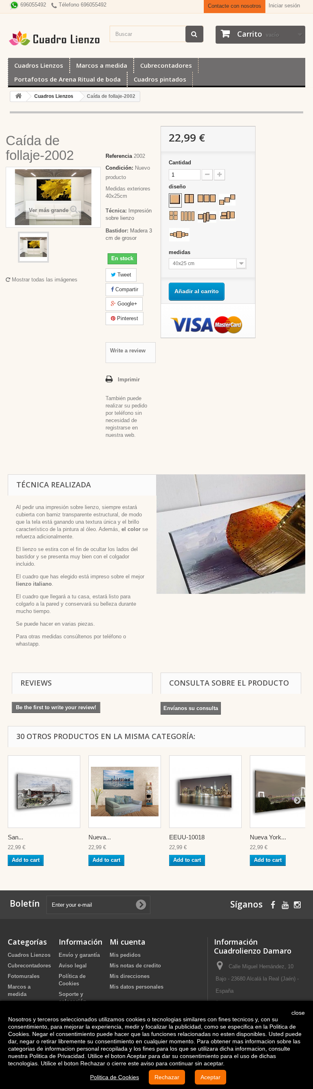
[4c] (207, 217)
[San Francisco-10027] (44, 791)
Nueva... (99, 837)
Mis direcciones (130, 976)
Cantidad (180, 162)
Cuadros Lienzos (38, 65)
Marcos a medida (101, 65)
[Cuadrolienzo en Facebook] (273, 904)
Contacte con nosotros (234, 6)
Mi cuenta (127, 942)
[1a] (175, 199)
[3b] (227, 200)
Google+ (126, 304)
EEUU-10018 (187, 837)
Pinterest (126, 318)
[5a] (179, 234)
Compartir (126, 289)
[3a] (206, 198)
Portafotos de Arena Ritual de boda (67, 79)
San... (15, 837)
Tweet (123, 275)
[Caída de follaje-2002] (33, 247)
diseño (178, 187)
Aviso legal (73, 966)
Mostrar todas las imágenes (43, 280)
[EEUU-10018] (205, 791)
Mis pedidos (125, 955)
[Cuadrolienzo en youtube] (285, 904)
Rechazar (166, 1077)
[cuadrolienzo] (54, 38)
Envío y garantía (79, 955)
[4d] (227, 216)
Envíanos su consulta (190, 708)
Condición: (119, 168)
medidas (180, 252)
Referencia (119, 156)
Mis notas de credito (135, 966)
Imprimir (129, 379)
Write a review (127, 351)
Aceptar (210, 1077)
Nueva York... (268, 837)
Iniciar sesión (284, 5)
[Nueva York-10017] (124, 791)
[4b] (188, 216)
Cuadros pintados (160, 79)
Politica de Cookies (114, 1077)
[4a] (173, 215)
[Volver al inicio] (18, 96)
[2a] (189, 199)
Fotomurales (24, 976)
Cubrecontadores (166, 65)
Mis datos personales (136, 987)
